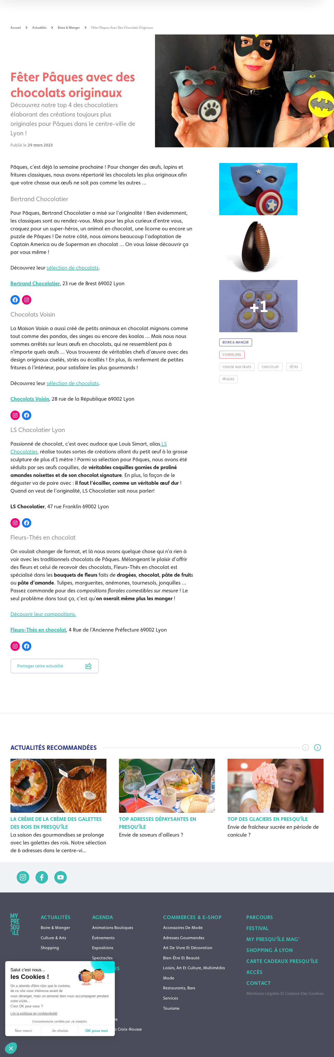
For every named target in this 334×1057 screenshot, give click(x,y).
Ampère (99, 978)
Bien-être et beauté (181, 957)
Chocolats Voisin (29, 399)
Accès (254, 972)
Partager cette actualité (40, 665)
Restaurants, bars (179, 987)
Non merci (23, 1031)
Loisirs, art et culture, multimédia (194, 967)
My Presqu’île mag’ (273, 939)
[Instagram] (26, 300)
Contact (258, 983)
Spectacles (102, 957)
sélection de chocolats (73, 268)
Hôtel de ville (105, 1019)
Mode (168, 978)
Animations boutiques (112, 927)
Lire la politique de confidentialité (33, 1013)
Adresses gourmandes (183, 937)
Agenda (102, 917)
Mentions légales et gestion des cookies (285, 993)
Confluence (103, 998)
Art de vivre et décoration (187, 947)
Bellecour (101, 988)
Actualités (56, 917)
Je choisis (60, 1031)
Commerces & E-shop (192, 917)
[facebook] (41, 877)
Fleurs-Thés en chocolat (38, 630)
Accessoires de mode (183, 927)
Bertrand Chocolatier (35, 283)
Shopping (50, 947)
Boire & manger (55, 927)
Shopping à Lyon (269, 950)
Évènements (103, 937)
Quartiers (106, 968)
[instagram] (23, 877)
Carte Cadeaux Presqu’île (282, 961)
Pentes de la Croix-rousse (117, 1029)
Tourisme (171, 1008)
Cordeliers (101, 1009)
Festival (257, 928)
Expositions (102, 947)
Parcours (259, 917)
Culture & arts (53, 937)
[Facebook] (15, 300)
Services (170, 998)
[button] (317, 747)
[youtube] (60, 877)
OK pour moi (96, 1031)
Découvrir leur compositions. (43, 614)
